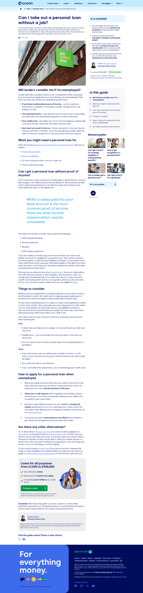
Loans (66, 3)
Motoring (78, 3)
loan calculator (35, 412)
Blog (121, 560)
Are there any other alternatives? (106, 127)
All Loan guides (97, 184)
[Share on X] (19, 539)
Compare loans (30, 488)
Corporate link (114, 560)
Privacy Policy (107, 558)
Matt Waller (101, 78)
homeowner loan (58, 434)
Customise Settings (102, 560)
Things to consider (100, 116)
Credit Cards (52, 3)
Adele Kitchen (111, 63)
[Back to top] (93, 193)
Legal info (92, 560)
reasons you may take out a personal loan (54, 145)
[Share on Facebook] (24, 539)
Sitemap (90, 558)
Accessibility (97, 558)
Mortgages (106, 3)
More (119, 3)
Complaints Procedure (80, 560)
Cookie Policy (116, 558)
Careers (83, 558)
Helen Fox (98, 76)
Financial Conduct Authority (103, 572)
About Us (77, 558)
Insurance (92, 3)
